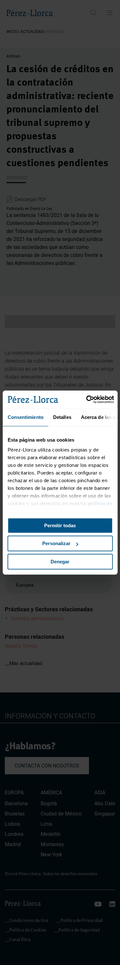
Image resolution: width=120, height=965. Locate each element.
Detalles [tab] (62, 417)
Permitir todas (60, 525)
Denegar (60, 561)
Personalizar (56, 543)
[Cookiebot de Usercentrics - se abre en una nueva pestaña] (87, 399)
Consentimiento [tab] (25, 417)
